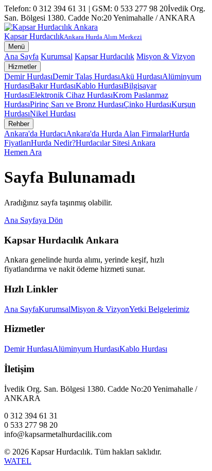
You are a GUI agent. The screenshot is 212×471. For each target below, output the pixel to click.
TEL (23, 461)
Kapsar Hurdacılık (104, 56)
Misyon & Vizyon (165, 56)
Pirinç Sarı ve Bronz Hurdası (76, 104)
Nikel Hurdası (53, 113)
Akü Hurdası (141, 76)
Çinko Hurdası (147, 104)
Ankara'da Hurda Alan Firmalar (117, 133)
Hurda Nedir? (53, 142)
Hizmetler (22, 67)
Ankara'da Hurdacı (35, 133)
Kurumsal (57, 56)
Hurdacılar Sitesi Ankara (115, 142)
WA (10, 461)
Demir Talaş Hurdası (86, 76)
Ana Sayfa (21, 56)
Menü (16, 46)
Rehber (18, 124)
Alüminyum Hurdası (85, 348)
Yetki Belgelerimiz (159, 309)
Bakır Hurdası (53, 85)
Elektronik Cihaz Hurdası (71, 95)
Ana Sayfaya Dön (33, 220)
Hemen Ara (23, 152)
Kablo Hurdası (99, 85)
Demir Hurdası (28, 76)
